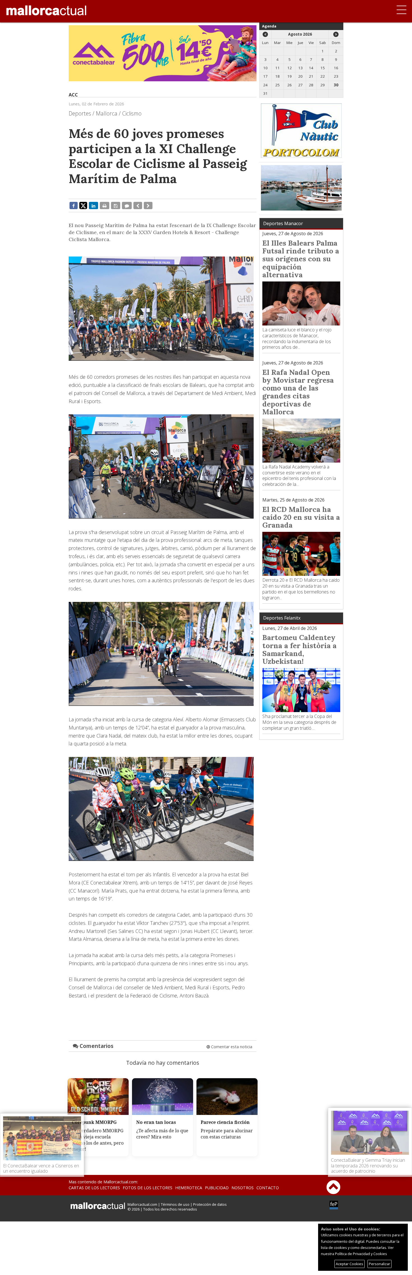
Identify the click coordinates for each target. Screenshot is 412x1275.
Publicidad (217, 1187)
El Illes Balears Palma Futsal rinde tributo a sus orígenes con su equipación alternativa (300, 258)
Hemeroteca (188, 1187)
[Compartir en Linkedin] (93, 205)
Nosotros (243, 1187)
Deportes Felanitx (281, 618)
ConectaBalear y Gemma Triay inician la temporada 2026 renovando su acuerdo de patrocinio (368, 1165)
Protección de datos (210, 1204)
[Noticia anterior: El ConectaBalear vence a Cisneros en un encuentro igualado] (137, 205)
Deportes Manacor (283, 223)
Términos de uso (175, 1204)
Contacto (267, 1187)
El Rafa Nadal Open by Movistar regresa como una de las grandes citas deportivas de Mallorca (298, 392)
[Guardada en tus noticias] (115, 205)
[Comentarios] (127, 205)
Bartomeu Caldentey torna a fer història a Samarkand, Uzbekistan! (299, 649)
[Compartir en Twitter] (83, 205)
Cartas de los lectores (94, 1187)
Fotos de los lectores (147, 1187)
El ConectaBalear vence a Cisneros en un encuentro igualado (41, 1168)
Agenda (269, 26)
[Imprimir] (104, 205)
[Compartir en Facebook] (74, 205)
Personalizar (379, 1263)
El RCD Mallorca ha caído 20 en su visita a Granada (301, 517)
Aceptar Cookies (349, 1263)
